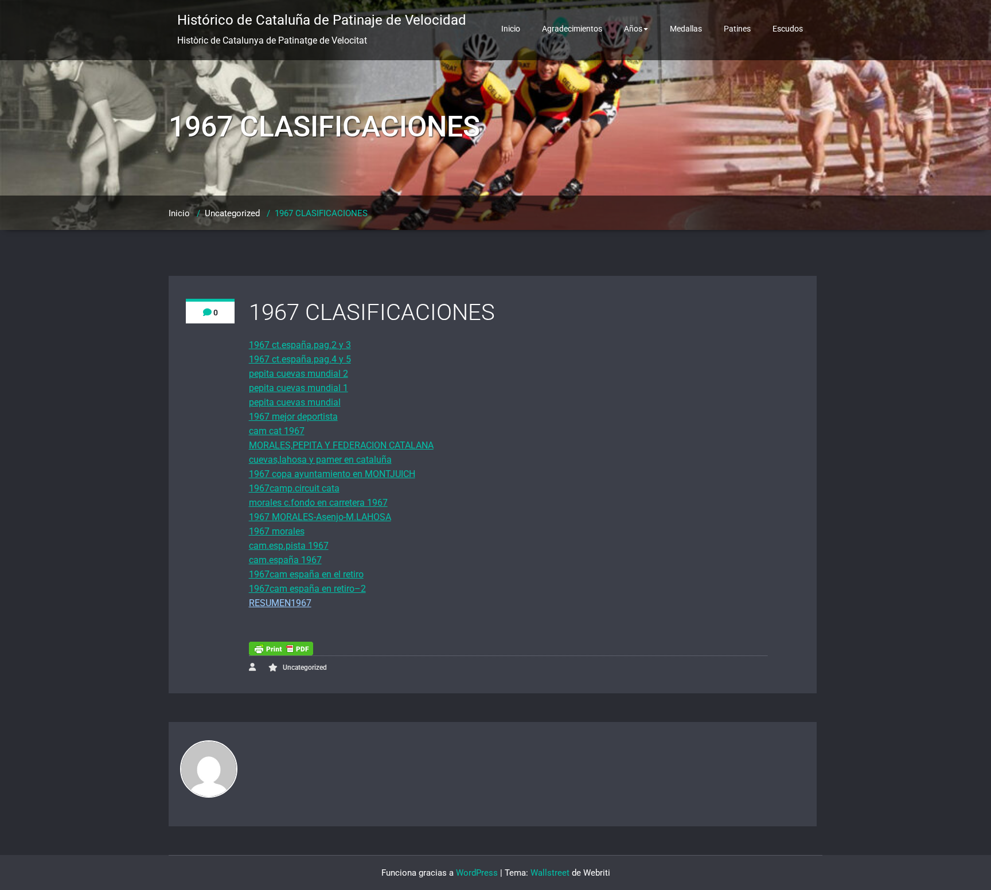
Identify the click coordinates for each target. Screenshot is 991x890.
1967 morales (277, 531)
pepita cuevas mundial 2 (298, 373)
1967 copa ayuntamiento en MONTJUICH (332, 474)
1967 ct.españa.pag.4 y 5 (300, 359)
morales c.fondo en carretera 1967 (318, 502)
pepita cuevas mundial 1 (298, 387)
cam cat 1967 (277, 431)
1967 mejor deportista (293, 416)
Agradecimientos (572, 28)
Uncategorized (232, 213)
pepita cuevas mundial (295, 402)
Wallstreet (549, 873)
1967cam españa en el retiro (306, 574)
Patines (737, 28)
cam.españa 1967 (285, 560)
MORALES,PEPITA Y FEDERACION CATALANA (341, 445)
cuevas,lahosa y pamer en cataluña (320, 459)
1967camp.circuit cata (294, 488)
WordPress (477, 873)
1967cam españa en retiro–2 (307, 588)
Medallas (686, 28)
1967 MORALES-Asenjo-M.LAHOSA (320, 517)
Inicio (510, 28)
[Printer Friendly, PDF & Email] (281, 648)
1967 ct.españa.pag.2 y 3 (300, 344)
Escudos (787, 28)
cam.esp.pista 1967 (289, 545)
